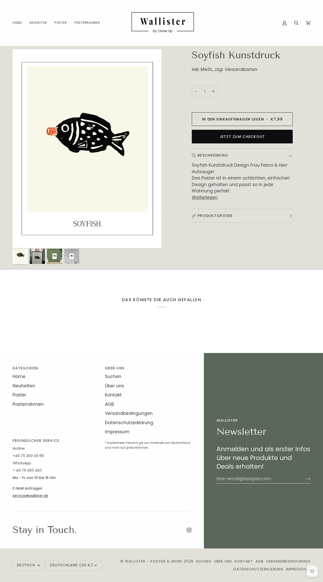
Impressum (117, 432)
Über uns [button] (114, 368)
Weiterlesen (205, 197)
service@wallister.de (30, 495)
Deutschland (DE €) (71, 565)
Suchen (113, 376)
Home (19, 376)
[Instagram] (189, 530)
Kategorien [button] (25, 368)
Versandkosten (241, 69)
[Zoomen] (87, 148)
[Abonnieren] (303, 479)
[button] (60, 23)
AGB (109, 404)
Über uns (114, 386)
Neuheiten (24, 386)
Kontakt (113, 395)
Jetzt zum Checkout (242, 136)
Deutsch (26, 565)
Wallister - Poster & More (153, 561)
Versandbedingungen (129, 413)
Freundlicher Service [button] (36, 440)
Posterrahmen (28, 404)
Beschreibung (213, 155)
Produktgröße (215, 215)
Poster (19, 395)
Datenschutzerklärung (129, 423)
